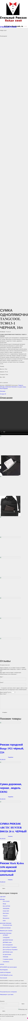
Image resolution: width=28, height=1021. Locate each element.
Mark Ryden (6, 913)
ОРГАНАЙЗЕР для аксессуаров (8, 967)
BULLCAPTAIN (6, 906)
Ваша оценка (3, 692)
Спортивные (6, 961)
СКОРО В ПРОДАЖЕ (5, 972)
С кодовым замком (8, 959)
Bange (4, 903)
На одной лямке (21, 387)
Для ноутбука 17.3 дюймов (10, 947)
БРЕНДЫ (2, 387)
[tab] (14, 391)
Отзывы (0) (3, 394)
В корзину (10, 836)
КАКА (4, 920)
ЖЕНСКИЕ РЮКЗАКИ (5, 923)
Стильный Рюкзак (8, 26)
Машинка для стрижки (6, 930)
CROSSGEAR (6, 908)
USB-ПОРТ (3, 896)
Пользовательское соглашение (8, 991)
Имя (1, 677)
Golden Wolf (6, 911)
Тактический (3, 978)
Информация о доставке (6, 994)
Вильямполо (6, 918)
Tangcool (20, 385)
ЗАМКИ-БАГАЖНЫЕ (5, 928)
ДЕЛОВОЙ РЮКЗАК (8, 940)
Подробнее (10, 757)
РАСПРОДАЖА (4, 388)
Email (2, 682)
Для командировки (8, 944)
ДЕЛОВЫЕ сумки (7, 942)
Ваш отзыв (3, 694)
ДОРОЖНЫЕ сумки (8, 952)
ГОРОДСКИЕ (6, 937)
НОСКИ (2, 964)
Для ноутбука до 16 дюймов (10, 949)
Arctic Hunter (6, 901)
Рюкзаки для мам (7, 925)
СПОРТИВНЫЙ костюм (6, 975)
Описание (2, 391)
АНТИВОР (5, 935)
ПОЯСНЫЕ (5, 956)
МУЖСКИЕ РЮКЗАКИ (11, 387)
